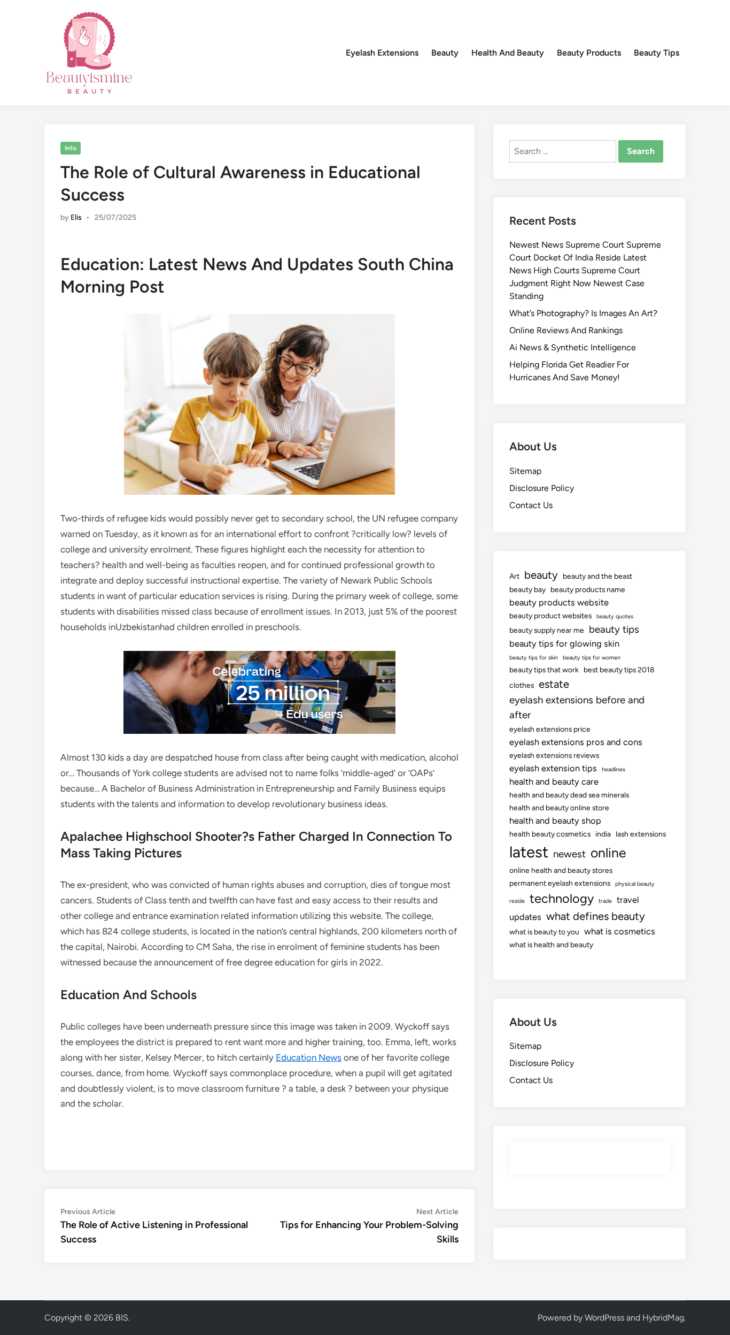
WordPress (604, 1318)
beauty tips (614, 629)
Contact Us (531, 505)
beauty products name (587, 589)
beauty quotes (614, 616)
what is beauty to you (544, 931)
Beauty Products (589, 53)
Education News (308, 1057)
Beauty (445, 53)
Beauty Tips (656, 53)
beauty (541, 575)
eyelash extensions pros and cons (575, 741)
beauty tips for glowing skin (564, 643)
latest (528, 851)
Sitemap (525, 471)
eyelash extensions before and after (576, 707)
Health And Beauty (507, 53)
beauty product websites (550, 615)
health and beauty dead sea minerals (569, 795)
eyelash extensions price (550, 729)
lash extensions (641, 834)
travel (628, 899)
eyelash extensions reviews (554, 755)
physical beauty (635, 883)
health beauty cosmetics (550, 834)
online (608, 853)
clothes (521, 685)
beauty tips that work (544, 669)
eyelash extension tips (553, 768)
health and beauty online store (559, 807)
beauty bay (527, 589)
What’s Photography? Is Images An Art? (583, 313)
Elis (76, 217)
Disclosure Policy (541, 488)
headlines (613, 769)
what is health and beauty (551, 944)
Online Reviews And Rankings (566, 330)
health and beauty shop (555, 820)
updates (525, 916)
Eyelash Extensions (382, 53)
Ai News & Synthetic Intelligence (572, 347)
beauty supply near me (546, 630)
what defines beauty (595, 916)
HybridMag (663, 1318)
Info (70, 148)
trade (605, 900)
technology (562, 898)
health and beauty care (554, 781)
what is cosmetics (619, 931)
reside (517, 900)
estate (554, 684)
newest (569, 854)
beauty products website (559, 602)
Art (514, 576)
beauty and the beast (597, 576)
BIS (121, 1318)
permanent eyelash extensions (559, 883)
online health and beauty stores (560, 870)
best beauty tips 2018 (619, 669)
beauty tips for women (591, 657)
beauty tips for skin (533, 657)
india (603, 834)
